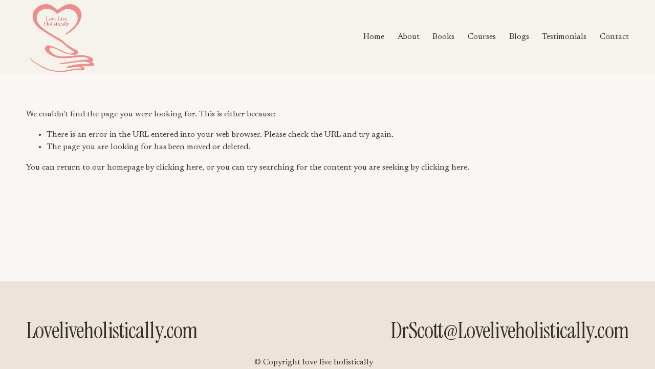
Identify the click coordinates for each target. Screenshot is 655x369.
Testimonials (564, 37)
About (409, 37)
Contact (614, 37)
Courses (482, 37)
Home (373, 37)
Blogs (519, 37)
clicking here (179, 167)
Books (443, 37)
